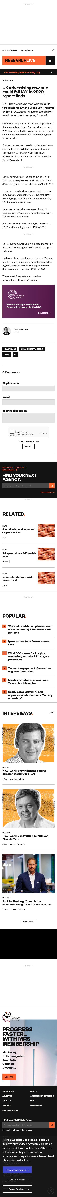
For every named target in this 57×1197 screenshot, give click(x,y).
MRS (15, 50)
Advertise (7, 1096)
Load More (28, 922)
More (52, 713)
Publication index (11, 1110)
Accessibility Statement (42, 1096)
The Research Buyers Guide (14, 468)
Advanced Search (48, 492)
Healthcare (10, 349)
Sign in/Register (27, 50)
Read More (43, 313)
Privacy (34, 1091)
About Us (6, 1100)
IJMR (32, 1100)
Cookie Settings (16, 1189)
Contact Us (8, 1091)
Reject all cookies (16, 1179)
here (26, 1160)
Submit (28, 446)
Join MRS (9, 1077)
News (6, 354)
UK (15, 354)
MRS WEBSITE (36, 1105)
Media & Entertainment (32, 349)
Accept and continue (16, 1169)
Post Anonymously (30, 441)
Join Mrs (6, 1105)
